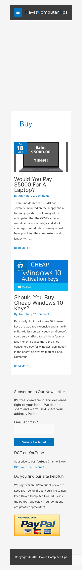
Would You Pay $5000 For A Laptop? (33, 184)
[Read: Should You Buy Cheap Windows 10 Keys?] (41, 275)
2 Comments (41, 195)
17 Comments (42, 314)
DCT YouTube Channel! (29, 467)
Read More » (22, 248)
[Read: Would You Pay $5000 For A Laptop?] (41, 156)
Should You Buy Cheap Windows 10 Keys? (38, 303)
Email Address (26, 422)
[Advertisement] (41, 63)
